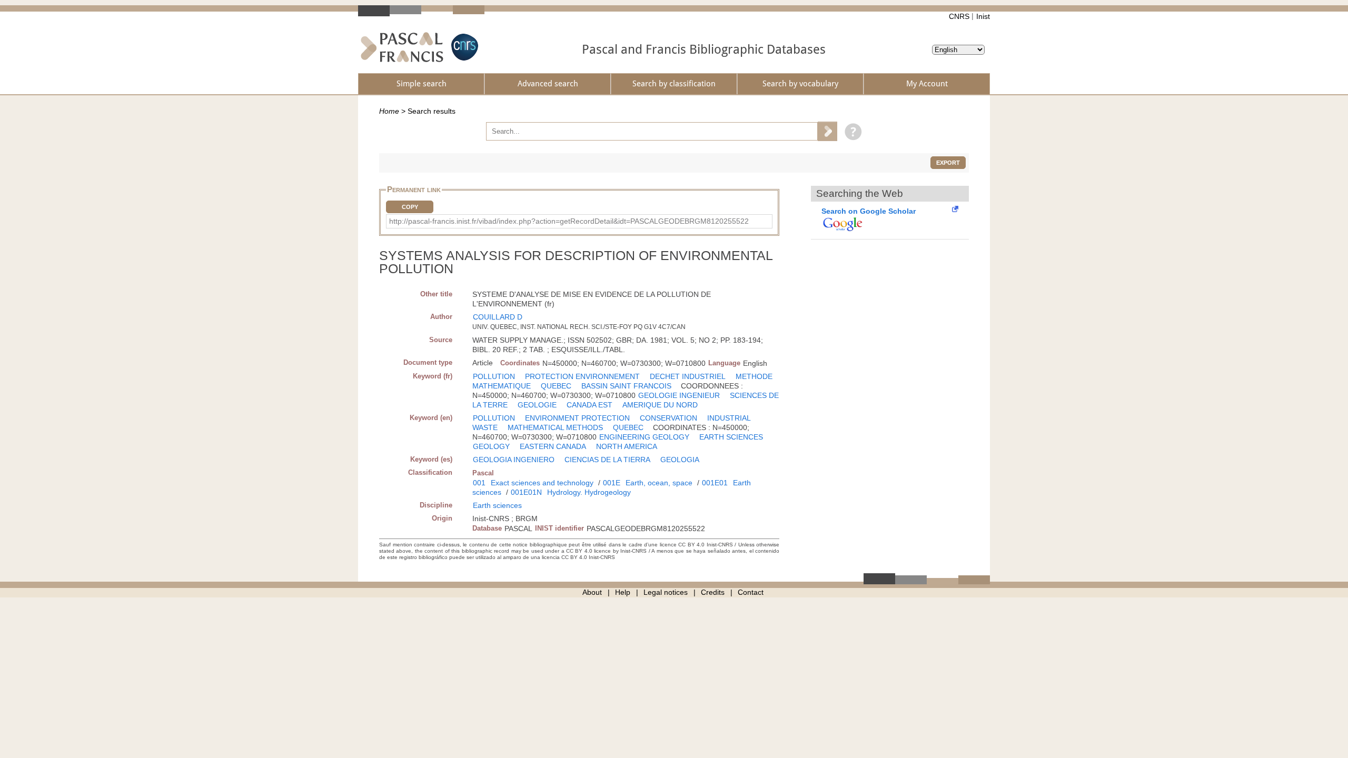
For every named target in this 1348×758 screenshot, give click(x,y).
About (592, 592)
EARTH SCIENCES (731, 437)
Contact (751, 592)
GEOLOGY (491, 446)
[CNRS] (463, 47)
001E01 (715, 482)
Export (948, 162)
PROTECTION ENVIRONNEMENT (582, 376)
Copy (410, 207)
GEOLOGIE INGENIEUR (679, 395)
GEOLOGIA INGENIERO (513, 459)
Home (389, 111)
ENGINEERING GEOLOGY (644, 437)
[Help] (850, 131)
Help (622, 592)
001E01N (526, 492)
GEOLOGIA (679, 459)
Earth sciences (497, 505)
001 (479, 482)
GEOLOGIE (537, 405)
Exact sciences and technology (542, 482)
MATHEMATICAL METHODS (555, 427)
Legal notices (665, 592)
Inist (983, 16)
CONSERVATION (668, 418)
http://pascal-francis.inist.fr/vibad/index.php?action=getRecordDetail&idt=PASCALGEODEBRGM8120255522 (569, 221)
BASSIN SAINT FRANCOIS (626, 386)
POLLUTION (494, 376)
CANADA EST (589, 405)
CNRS (959, 16)
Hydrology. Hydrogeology (589, 492)
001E (611, 482)
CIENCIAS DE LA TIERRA (607, 459)
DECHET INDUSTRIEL (688, 376)
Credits (713, 592)
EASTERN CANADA (553, 446)
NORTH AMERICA (626, 446)
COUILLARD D (497, 317)
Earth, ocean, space (659, 482)
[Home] (402, 47)
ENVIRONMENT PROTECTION (577, 418)
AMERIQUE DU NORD (660, 405)
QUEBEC (556, 386)
